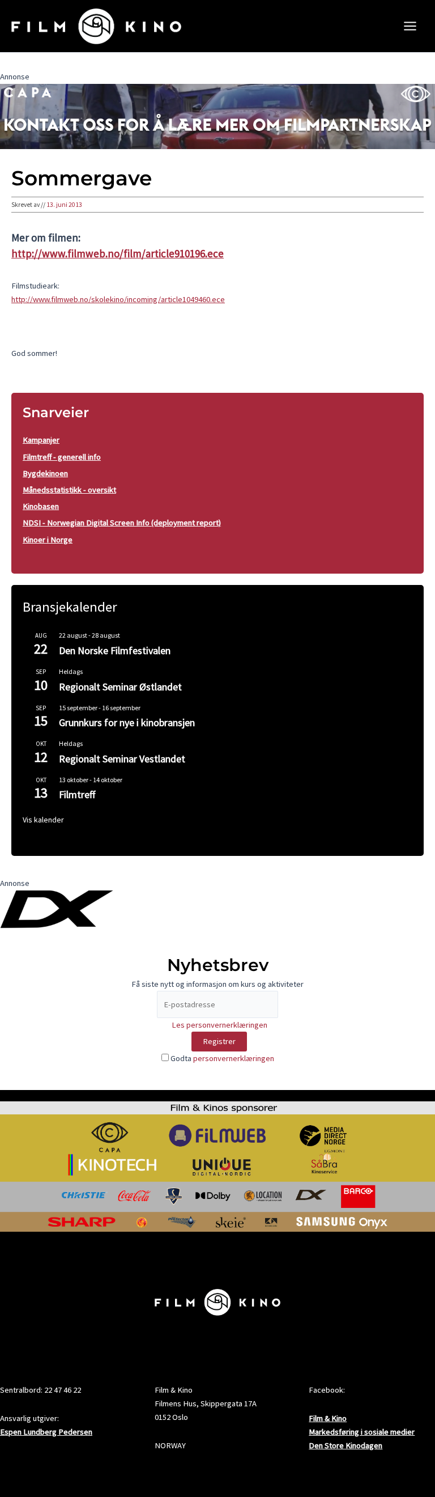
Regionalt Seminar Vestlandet (122, 758)
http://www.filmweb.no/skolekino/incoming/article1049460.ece (118, 299)
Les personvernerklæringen (219, 1025)
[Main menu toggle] (410, 26)
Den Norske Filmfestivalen (114, 650)
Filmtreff (77, 794)
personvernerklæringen (233, 1058)
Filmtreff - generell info (62, 457)
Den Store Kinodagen (345, 1445)
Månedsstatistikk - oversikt (69, 490)
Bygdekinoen (45, 473)
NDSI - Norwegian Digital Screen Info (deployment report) (122, 523)
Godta (221, 1058)
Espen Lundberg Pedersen (46, 1432)
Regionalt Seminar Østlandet (120, 686)
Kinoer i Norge (47, 540)
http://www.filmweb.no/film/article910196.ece (117, 253)
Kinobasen (41, 506)
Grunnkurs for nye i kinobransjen (127, 722)
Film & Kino (328, 1418)
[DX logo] (56, 909)
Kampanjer (41, 440)
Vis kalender (43, 820)
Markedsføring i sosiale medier (362, 1432)
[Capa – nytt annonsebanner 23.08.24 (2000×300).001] (217, 116)
